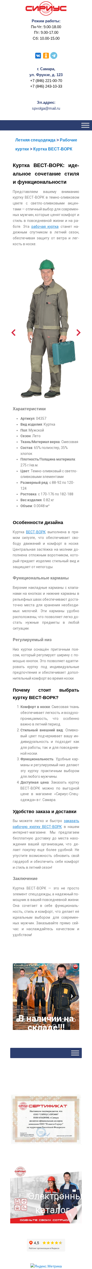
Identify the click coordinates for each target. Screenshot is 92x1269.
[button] (46, 996)
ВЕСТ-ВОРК (36, 532)
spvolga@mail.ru (46, 108)
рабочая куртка (45, 226)
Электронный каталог (52, 1203)
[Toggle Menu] (85, 125)
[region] (46, 996)
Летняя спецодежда (35, 140)
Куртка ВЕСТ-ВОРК (52, 149)
